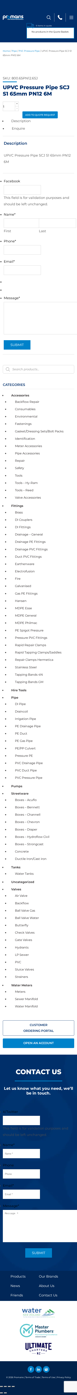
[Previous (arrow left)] (1, 1392)
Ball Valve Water (27, 918)
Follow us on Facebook (31, 1369)
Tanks (15, 867)
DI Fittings (23, 527)
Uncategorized (22, 882)
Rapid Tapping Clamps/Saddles (38, 652)
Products (18, 1276)
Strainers (21, 977)
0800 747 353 (60, 17)
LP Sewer (22, 955)
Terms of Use (48, 1377)
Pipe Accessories (27, 453)
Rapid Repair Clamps (30, 645)
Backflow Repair (27, 402)
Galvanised (23, 586)
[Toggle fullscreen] (5, 1386)
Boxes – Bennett (27, 807)
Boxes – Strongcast (29, 844)
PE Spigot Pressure (29, 630)
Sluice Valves (24, 969)
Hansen (21, 601)
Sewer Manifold (26, 999)
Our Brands (48, 1276)
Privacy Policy (64, 1377)
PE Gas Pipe (24, 741)
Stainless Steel (26, 667)
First (7, 231)
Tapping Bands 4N (29, 674)
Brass (19, 512)
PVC (18, 962)
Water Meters (21, 985)
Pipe (14, 50)
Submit (17, 345)
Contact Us (48, 1295)
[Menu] (71, 17)
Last (42, 231)
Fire (18, 578)
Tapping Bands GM (29, 682)
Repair (20, 460)
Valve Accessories (28, 497)
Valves (16, 889)
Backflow (22, 903)
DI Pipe (20, 704)
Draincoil (21, 711)
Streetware (20, 793)
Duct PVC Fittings (28, 556)
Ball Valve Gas (25, 910)
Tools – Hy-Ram (26, 483)
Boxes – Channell (27, 814)
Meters (20, 991)
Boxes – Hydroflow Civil (32, 837)
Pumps (16, 786)
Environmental (26, 416)
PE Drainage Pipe (28, 726)
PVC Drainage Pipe (29, 763)
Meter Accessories (28, 446)
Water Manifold (26, 1006)
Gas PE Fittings (26, 593)
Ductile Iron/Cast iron (31, 859)
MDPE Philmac (26, 623)
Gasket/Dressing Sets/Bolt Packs (39, 431)
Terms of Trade (32, 1377)
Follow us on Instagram (46, 1369)
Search (48, 17)
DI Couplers (23, 520)
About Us (46, 1286)
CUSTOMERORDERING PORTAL (38, 1027)
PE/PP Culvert (25, 748)
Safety (19, 468)
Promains (19, 1377)
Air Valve (21, 896)
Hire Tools (18, 690)
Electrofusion (25, 571)
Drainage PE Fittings (30, 542)
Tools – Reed (24, 490)
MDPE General (25, 615)
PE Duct (21, 733)
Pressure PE (24, 756)
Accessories (20, 395)
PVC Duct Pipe (26, 770)
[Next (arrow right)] (5, 1392)
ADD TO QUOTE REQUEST (40, 114)
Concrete (22, 851)
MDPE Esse (23, 608)
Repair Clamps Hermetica (34, 660)
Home (6, 50)
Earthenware (24, 564)
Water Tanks (24, 873)
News (15, 1286)
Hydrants (22, 947)
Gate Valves (23, 940)
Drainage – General (29, 534)
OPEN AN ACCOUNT (38, 1043)
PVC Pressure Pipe (29, 50)
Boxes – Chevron (27, 822)
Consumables (25, 409)
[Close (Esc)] (13, 1386)
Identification (25, 438)
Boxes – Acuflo (26, 800)
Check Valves (25, 932)
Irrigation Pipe (25, 719)
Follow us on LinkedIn (38, 1369)
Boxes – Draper (26, 829)
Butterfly (21, 925)
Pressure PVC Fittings (31, 638)
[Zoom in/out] (1, 1386)
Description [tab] (21, 121)
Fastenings (23, 424)
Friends (16, 1295)
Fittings (17, 506)
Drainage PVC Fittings (31, 549)
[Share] (9, 1386)
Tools (18, 475)
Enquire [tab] (18, 128)
